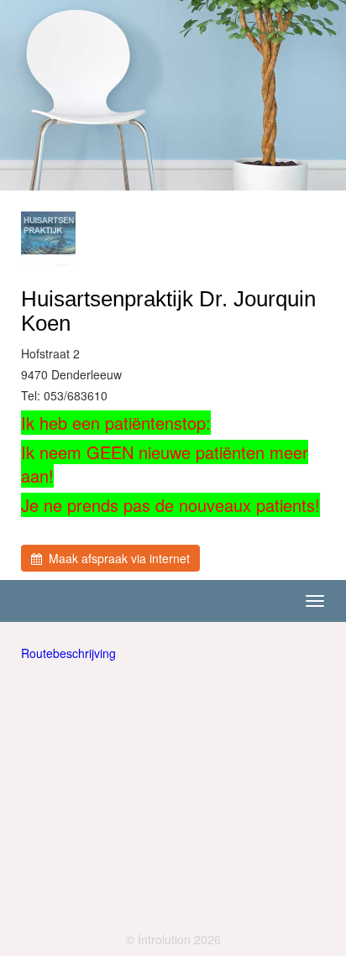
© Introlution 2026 (173, 939)
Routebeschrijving (68, 653)
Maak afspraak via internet (116, 558)
